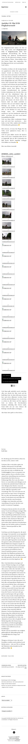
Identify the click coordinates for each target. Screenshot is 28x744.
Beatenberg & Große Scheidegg (8, 680)
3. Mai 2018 (10, 20)
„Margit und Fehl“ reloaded (7, 687)
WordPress (18, 739)
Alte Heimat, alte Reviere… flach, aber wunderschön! (12, 681)
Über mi (24, 2)
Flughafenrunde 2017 (15, 51)
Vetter (9, 16)
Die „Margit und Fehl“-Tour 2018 (21, 667)
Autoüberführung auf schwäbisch (7, 666)
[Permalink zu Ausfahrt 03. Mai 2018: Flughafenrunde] (14, 44)
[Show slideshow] (7, 156)
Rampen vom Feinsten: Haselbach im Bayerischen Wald (13, 685)
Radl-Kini (4, 7)
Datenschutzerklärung (7, 2)
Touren (3, 16)
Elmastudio (17, 740)
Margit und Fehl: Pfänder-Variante (8, 683)
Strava (14, 733)
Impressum (17, 2)
